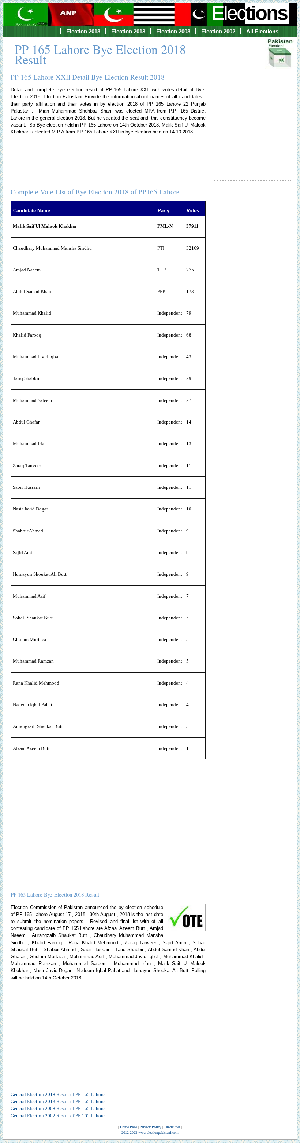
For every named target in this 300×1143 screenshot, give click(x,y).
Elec (249, 13)
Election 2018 (83, 31)
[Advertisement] (252, 104)
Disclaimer (172, 1127)
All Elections (262, 31)
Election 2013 (128, 31)
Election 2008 (173, 31)
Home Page (128, 1127)
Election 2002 (218, 31)
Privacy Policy (150, 1127)
